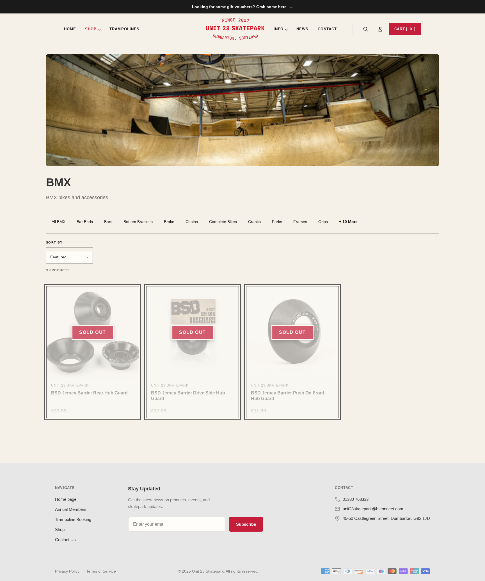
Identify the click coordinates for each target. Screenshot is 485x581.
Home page (65, 499)
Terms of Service (101, 571)
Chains (192, 221)
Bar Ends (85, 221)
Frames (300, 221)
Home (70, 29)
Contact (327, 29)
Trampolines (124, 29)
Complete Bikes (223, 221)
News (302, 29)
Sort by (54, 242)
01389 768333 (356, 499)
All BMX (58, 221)
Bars (108, 221)
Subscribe (246, 524)
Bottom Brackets (138, 221)
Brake (169, 221)
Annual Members (70, 509)
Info (278, 29)
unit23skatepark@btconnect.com (373, 508)
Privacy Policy (67, 571)
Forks (277, 221)
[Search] (366, 29)
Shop (91, 29)
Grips (323, 221)
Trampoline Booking (73, 519)
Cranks (254, 221)
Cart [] (404, 29)
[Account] (380, 29)
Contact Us (65, 539)
